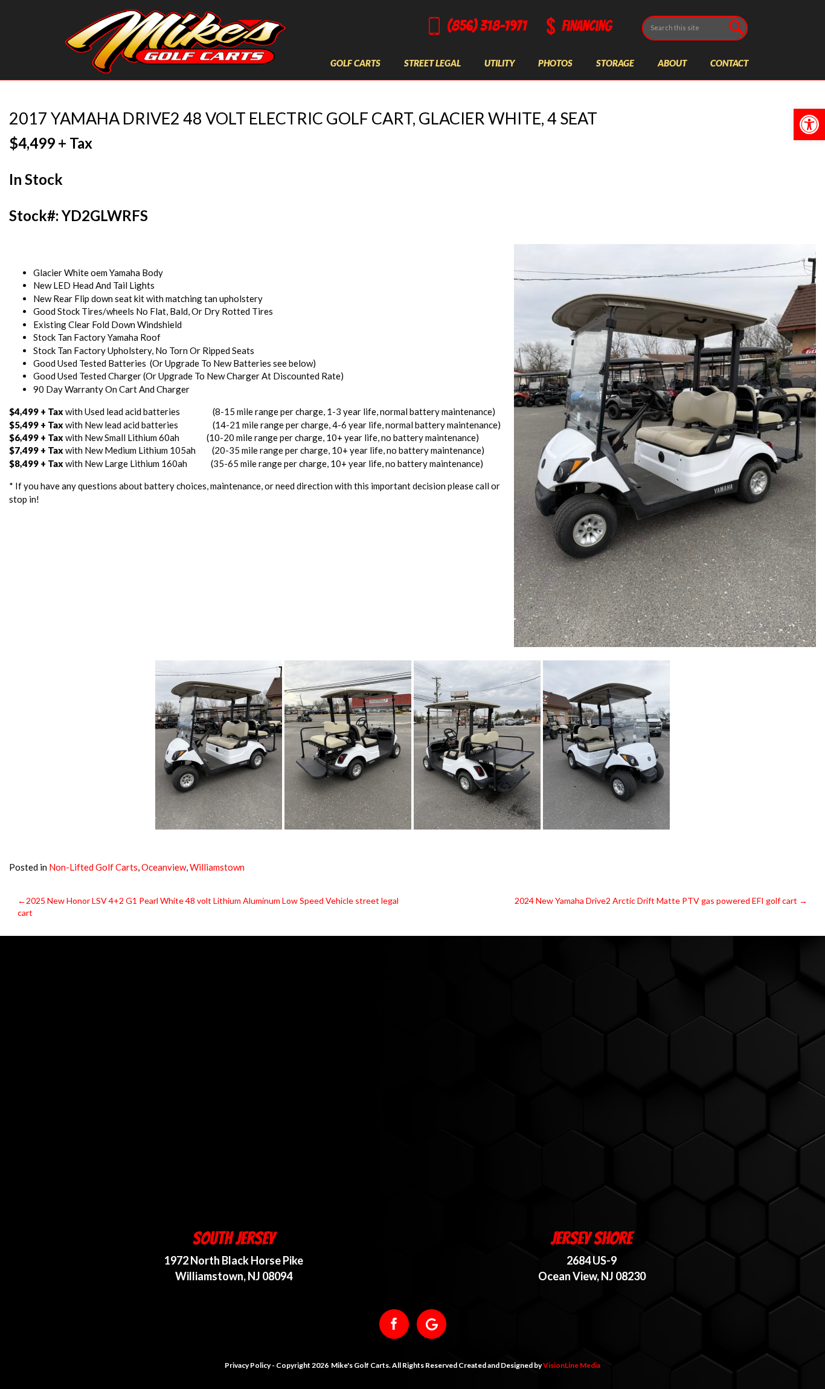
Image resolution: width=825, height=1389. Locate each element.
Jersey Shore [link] (591, 1238)
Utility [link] (499, 62)
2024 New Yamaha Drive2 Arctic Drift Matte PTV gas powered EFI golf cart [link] (656, 900)
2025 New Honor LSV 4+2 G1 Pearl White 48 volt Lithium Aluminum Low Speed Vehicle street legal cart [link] (208, 906)
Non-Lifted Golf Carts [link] (93, 867)
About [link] (672, 62)
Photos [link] (555, 62)
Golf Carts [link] (355, 62)
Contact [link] (729, 62)
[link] (809, 124)
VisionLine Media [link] (571, 1365)
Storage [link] (615, 62)
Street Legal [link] (432, 62)
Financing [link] (587, 25)
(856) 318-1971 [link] (487, 25)
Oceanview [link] (163, 867)
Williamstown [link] (217, 867)
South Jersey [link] (234, 1238)
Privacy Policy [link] (248, 1365)
